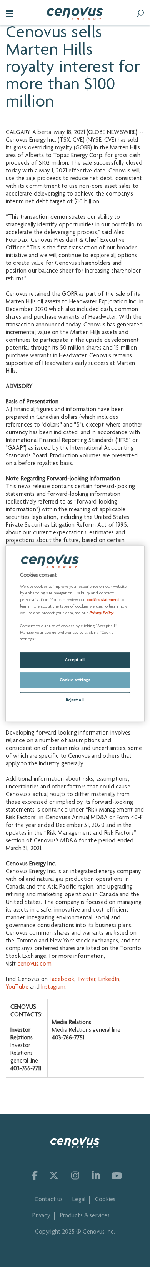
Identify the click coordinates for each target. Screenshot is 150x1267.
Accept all (75, 660)
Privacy (41, 1216)
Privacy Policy (101, 613)
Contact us (49, 1200)
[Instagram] (74, 1175)
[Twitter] (53, 1175)
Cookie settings (75, 680)
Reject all (75, 700)
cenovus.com (34, 964)
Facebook (62, 980)
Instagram (53, 987)
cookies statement (103, 600)
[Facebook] (33, 1175)
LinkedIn (108, 980)
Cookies (105, 1200)
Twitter (86, 980)
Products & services (85, 1216)
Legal (78, 1200)
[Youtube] (117, 1175)
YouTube (17, 987)
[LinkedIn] (95, 1175)
